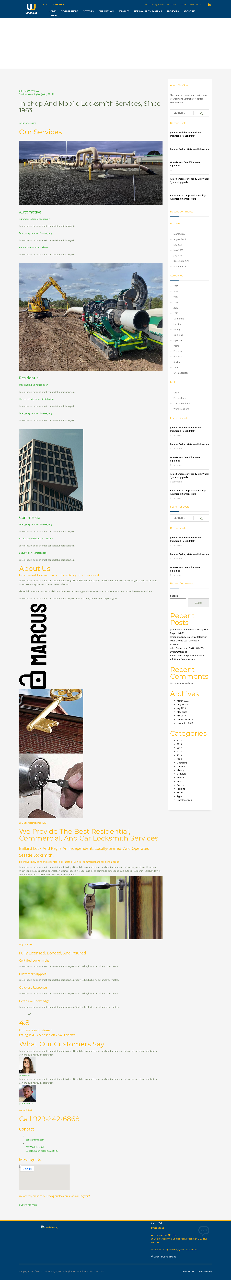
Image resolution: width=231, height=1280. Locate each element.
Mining (177, 329)
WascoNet (171, 4)
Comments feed (182, 403)
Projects (178, 356)
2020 (176, 313)
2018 (176, 302)
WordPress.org (181, 408)
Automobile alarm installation (34, 247)
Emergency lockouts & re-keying (35, 233)
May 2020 (178, 250)
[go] (201, 113)
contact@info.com (35, 1139)
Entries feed (180, 398)
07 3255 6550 (57, 4)
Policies (183, 4)
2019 (176, 307)
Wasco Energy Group (154, 4)
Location (178, 324)
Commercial (30, 517)
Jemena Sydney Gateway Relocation (189, 148)
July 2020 (178, 244)
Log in (176, 392)
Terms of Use (187, 1271)
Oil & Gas (178, 334)
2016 (176, 291)
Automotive (30, 212)
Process (178, 351)
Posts (176, 345)
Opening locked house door (33, 384)
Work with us (196, 4)
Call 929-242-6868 (28, 1205)
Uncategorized (181, 372)
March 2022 (179, 233)
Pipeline (178, 340)
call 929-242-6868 (27, 123)
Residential (29, 378)
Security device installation (33, 552)
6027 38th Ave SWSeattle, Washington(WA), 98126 (36, 92)
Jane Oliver (24, 1075)
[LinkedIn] (209, 4)
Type (176, 367)
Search (174, 595)
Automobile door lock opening (34, 218)
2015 (176, 286)
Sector (177, 361)
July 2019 (178, 255)
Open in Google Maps (164, 1256)
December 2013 (181, 260)
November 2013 (182, 266)
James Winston (26, 1103)
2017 (176, 296)
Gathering (179, 318)
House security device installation (36, 399)
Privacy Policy (205, 1271)
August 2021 (180, 239)
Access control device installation (36, 538)
